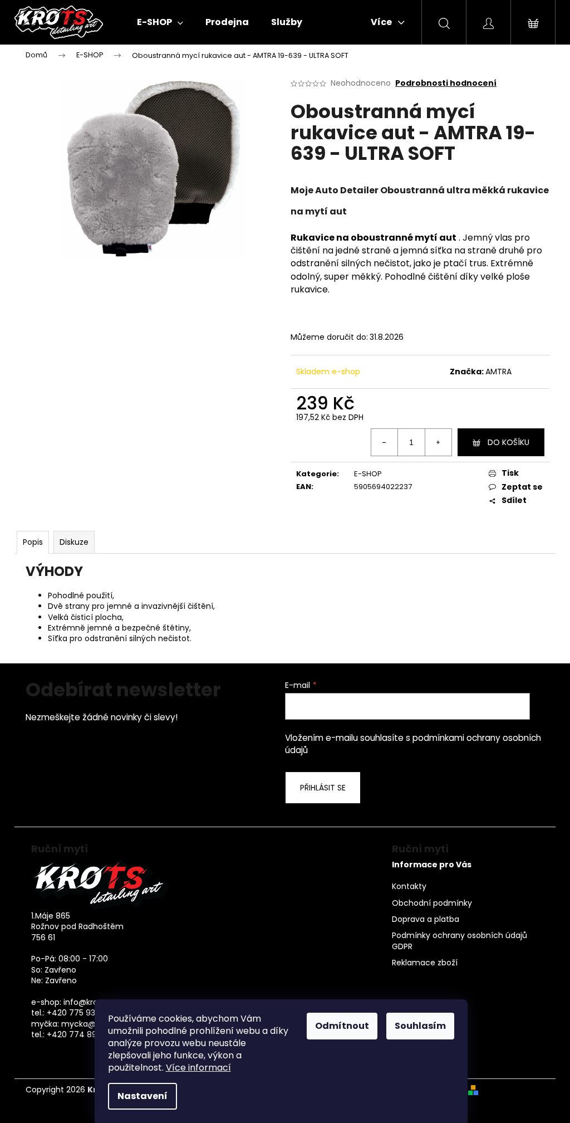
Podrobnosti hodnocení (446, 83)
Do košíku (508, 442)
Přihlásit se (323, 787)
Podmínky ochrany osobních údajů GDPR (459, 940)
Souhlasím (420, 1025)
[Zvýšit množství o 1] (438, 442)
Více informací (198, 1067)
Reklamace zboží (425, 963)
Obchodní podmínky (432, 903)
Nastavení (142, 1096)
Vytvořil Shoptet (513, 1090)
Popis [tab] (33, 542)
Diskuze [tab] (74, 542)
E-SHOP (368, 473)
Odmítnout (342, 1025)
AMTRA (498, 371)
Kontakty (409, 886)
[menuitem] (160, 22)
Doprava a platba (425, 919)
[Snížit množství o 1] (384, 442)
